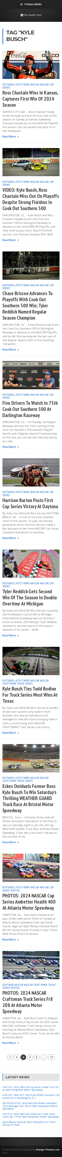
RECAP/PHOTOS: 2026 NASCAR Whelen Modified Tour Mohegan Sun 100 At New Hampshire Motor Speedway (30, 1106)
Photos (15, 890)
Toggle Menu (32, 4)
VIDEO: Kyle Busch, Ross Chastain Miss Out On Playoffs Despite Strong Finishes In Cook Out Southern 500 (30, 199)
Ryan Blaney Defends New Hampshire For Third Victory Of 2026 (28, 1123)
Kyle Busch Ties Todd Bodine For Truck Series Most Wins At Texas (30, 694)
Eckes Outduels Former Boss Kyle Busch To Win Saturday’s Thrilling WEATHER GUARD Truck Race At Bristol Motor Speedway (29, 798)
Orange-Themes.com (48, 1149)
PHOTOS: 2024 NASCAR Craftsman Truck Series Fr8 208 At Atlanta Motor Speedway (27, 1002)
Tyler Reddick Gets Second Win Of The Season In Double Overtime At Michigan (29, 597)
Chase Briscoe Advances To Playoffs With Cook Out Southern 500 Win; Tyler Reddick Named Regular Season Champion (27, 305)
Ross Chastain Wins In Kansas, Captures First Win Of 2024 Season (30, 98)
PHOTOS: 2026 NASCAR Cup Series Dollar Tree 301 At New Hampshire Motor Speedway (30, 1088)
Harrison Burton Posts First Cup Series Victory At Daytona (30, 503)
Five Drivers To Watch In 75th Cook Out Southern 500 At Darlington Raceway (30, 409)
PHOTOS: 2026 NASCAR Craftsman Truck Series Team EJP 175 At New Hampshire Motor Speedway (30, 1115)
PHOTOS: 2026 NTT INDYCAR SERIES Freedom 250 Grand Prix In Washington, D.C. (30, 1096)
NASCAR (34, 84)
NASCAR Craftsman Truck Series (25, 681)
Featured (8, 84)
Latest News (22, 84)
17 (51, 1057)
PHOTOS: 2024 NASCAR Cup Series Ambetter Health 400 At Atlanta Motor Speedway (29, 901)
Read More (9, 136)
